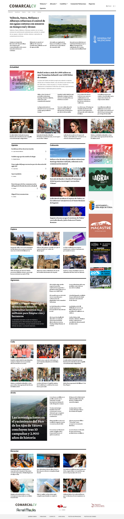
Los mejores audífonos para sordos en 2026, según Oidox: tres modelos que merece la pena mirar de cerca (74, 471)
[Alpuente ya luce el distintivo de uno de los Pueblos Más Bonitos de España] (48, 262)
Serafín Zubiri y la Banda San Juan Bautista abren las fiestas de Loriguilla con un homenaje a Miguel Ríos (21, 136)
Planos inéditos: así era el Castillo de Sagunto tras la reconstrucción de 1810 (57, 422)
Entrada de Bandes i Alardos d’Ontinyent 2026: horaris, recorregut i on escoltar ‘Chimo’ (48, 136)
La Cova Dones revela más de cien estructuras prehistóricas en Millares (76, 431)
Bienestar (15, 451)
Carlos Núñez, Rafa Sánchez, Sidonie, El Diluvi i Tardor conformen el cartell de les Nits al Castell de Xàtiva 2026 (77, 320)
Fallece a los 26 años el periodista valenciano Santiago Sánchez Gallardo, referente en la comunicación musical (45, 98)
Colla (29, 12)
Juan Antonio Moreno (18, 151)
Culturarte (10, 12)
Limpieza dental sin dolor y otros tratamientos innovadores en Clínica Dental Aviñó (21, 495)
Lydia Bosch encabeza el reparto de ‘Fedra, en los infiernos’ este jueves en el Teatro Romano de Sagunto (75, 136)
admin (14, 176)
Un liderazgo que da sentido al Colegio (23, 156)
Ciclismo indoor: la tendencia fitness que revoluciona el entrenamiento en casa (74, 495)
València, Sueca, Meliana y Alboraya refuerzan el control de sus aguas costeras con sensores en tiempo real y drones (27, 22)
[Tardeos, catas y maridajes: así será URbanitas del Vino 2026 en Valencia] (74, 262)
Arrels (33, 12)
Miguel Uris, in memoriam (19, 194)
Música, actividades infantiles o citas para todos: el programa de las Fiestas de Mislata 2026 (102, 136)
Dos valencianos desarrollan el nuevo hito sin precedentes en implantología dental (48, 471)
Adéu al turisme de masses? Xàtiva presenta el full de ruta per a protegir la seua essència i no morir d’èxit (21, 272)
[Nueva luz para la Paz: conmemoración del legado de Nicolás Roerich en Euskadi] (43, 186)
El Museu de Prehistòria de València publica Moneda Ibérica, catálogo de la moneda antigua (77, 399)
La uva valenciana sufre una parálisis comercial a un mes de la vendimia (77, 286)
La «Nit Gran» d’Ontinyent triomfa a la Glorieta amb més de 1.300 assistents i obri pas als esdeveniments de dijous (85, 110)
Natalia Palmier (16, 159)
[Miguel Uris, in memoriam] (43, 196)
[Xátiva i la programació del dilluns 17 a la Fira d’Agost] (74, 374)
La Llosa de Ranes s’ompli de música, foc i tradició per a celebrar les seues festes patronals (47, 384)
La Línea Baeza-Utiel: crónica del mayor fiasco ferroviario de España (76, 409)
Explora (24, 12)
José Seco (15, 168)
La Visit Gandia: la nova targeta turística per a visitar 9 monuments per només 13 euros (73, 249)
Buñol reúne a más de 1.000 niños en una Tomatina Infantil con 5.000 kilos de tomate (55, 75)
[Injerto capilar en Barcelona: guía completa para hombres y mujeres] (48, 485)
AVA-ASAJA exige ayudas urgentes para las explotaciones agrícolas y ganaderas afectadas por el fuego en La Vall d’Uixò (57, 288)
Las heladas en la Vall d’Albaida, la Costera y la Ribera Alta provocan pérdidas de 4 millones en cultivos (76, 310)
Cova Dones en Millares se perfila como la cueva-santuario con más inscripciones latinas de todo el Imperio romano (57, 400)
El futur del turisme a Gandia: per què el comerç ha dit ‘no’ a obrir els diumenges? (48, 249)
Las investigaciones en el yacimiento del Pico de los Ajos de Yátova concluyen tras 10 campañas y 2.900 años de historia (28, 427)
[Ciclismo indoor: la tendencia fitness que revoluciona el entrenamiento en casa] (74, 485)
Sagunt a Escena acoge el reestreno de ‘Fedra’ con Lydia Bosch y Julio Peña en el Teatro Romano (67, 220)
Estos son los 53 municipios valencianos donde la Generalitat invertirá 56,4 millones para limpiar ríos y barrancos (28, 310)
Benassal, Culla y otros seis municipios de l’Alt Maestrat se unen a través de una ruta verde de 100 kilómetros (22, 249)
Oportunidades (16, 174)
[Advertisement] (40, 58)
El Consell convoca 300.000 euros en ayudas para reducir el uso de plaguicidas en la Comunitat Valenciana (58, 299)
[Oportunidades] (43, 176)
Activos (39, 12)
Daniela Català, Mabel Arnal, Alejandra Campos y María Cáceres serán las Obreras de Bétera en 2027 (22, 361)
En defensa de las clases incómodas (22, 149)
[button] (108, 6)
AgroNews (17, 12)
